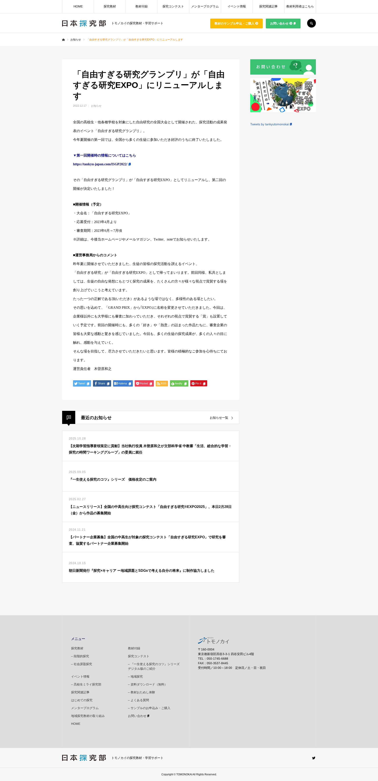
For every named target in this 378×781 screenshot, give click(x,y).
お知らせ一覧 (219, 417)
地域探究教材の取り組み (88, 716)
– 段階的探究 (80, 656)
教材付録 (141, 6)
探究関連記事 (268, 6)
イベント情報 (237, 6)
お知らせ (96, 105)
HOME (78, 6)
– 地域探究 (135, 676)
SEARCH (311, 23)
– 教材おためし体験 (141, 692)
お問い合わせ (279, 23)
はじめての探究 (82, 700)
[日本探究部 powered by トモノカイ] (84, 23)
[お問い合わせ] (283, 73)
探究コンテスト (173, 6)
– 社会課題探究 (81, 664)
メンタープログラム (205, 6)
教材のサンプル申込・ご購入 (234, 23)
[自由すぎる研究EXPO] (283, 111)
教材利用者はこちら (300, 6)
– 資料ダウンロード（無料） (147, 684)
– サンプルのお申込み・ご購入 (149, 708)
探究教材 (110, 6)
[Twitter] (314, 758)
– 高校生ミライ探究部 (86, 684)
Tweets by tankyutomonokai (269, 124)
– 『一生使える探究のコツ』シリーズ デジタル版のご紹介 (154, 666)
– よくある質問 (138, 700)
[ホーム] (63, 39)
